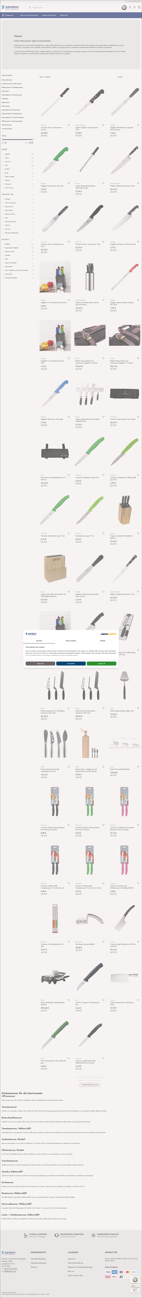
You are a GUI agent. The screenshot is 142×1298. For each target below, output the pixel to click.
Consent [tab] (39, 641)
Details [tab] (102, 641)
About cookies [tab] (71, 641)
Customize (71, 663)
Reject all (40, 663)
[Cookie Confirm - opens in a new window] (108, 634)
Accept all (101, 663)
